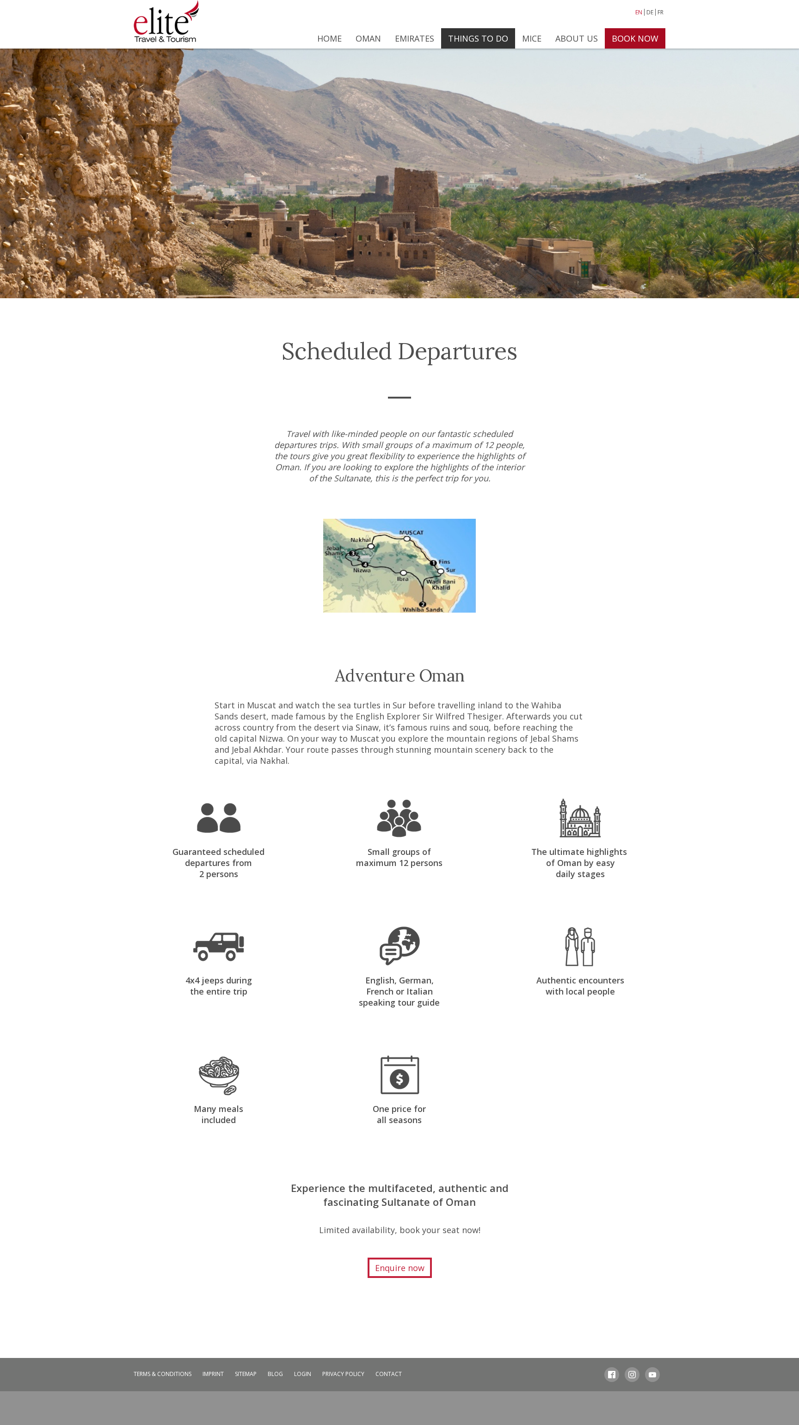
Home (329, 38)
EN (638, 12)
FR (661, 12)
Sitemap (246, 1374)
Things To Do (478, 38)
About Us (576, 38)
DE (649, 12)
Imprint (213, 1374)
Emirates (414, 38)
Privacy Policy (343, 1374)
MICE (531, 38)
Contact (388, 1374)
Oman (368, 38)
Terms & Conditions (162, 1374)
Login (302, 1374)
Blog (275, 1374)
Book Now (635, 38)
